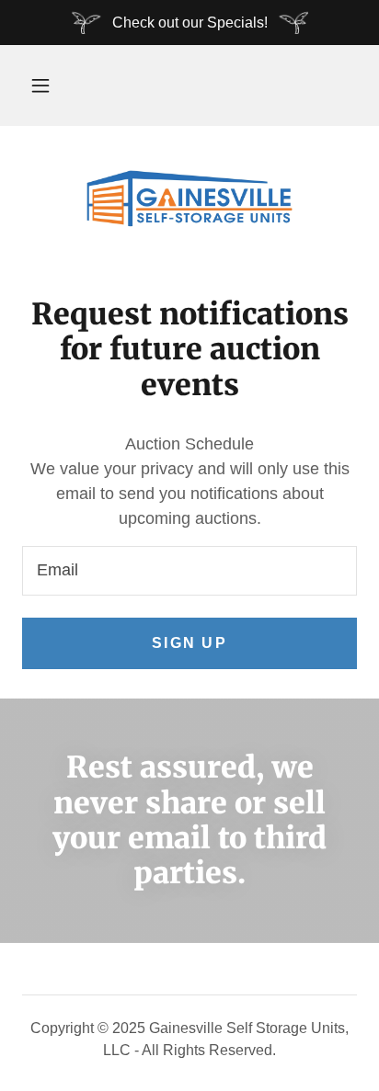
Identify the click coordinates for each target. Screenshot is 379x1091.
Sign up (189, 643)
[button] (40, 85)
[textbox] (189, 571)
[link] (189, 198)
